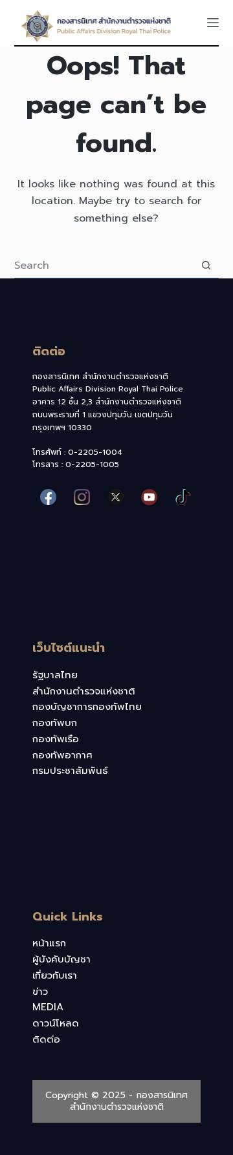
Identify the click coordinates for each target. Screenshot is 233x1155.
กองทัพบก (54, 723)
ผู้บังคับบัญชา (61, 959)
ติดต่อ (46, 1039)
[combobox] (104, 265)
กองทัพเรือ (55, 739)
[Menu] (213, 22)
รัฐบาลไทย (55, 675)
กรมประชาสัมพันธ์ (70, 771)
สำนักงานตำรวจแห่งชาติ (83, 691)
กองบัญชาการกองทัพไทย (87, 707)
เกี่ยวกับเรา (54, 975)
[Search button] (206, 265)
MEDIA (47, 1007)
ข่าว (40, 991)
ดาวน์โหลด (55, 1023)
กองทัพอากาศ (62, 755)
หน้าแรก (49, 943)
